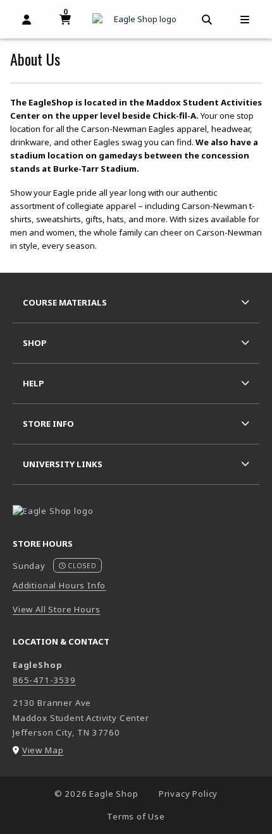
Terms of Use (136, 816)
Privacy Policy (188, 793)
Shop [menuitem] (35, 342)
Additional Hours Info (59, 585)
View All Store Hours (57, 609)
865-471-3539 (44, 680)
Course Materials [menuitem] (65, 302)
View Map (43, 750)
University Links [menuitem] (62, 464)
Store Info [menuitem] (48, 423)
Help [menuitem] (33, 383)
